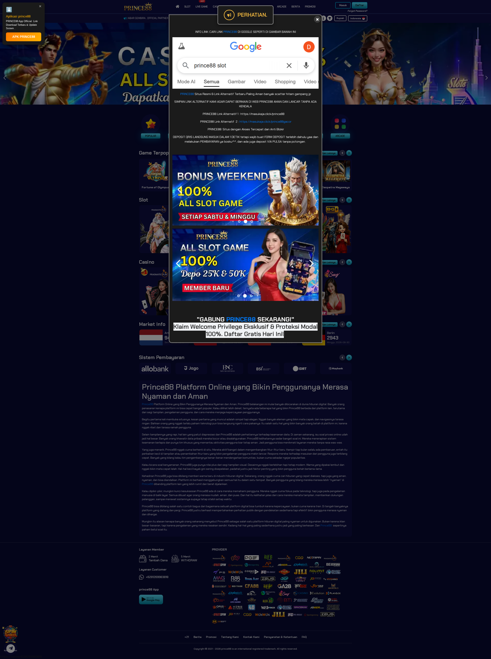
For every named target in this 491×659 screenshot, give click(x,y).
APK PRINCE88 (23, 36)
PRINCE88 (230, 32)
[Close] (317, 19)
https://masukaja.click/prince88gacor (266, 122)
